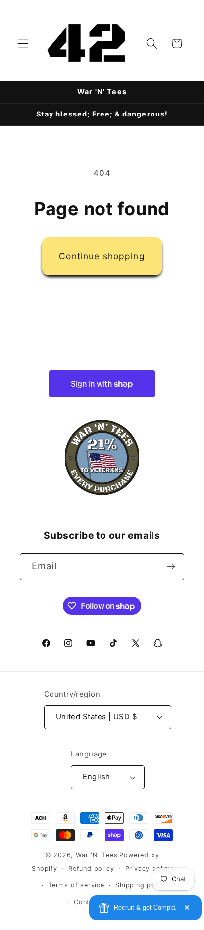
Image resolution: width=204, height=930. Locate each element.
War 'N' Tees (97, 855)
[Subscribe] (171, 566)
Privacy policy (148, 868)
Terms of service (76, 885)
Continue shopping (102, 256)
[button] (23, 43)
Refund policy (91, 868)
